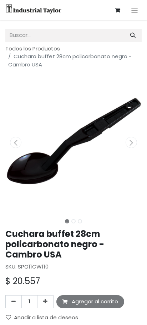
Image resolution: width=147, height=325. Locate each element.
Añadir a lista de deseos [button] (46, 317)
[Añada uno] (45, 301)
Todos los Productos (32, 48)
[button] (15, 142)
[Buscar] (133, 35)
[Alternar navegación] (134, 10)
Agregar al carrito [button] (94, 301)
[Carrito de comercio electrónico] (118, 10)
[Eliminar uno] (13, 301)
